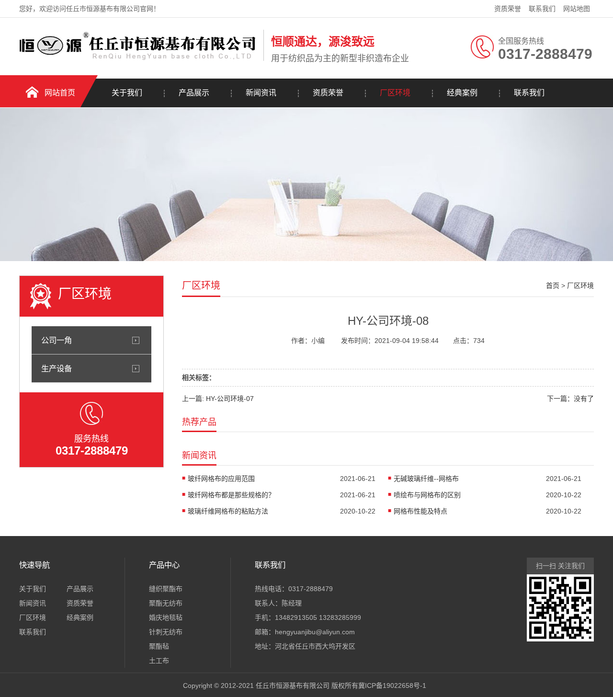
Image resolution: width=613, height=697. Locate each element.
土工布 (159, 660)
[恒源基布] (139, 59)
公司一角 (56, 340)
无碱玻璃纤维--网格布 (426, 478)
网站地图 (576, 8)
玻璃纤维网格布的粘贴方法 (228, 511)
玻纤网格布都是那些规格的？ (231, 495)
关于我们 (127, 93)
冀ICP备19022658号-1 (392, 685)
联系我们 (542, 8)
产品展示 (194, 93)
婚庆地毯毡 (165, 617)
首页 (552, 285)
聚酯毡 (159, 646)
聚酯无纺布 (165, 603)
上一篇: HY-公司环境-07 (218, 398)
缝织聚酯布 (165, 589)
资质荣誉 (507, 8)
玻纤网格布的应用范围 (221, 478)
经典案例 (462, 93)
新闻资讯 (261, 93)
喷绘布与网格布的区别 (427, 495)
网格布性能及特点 (420, 511)
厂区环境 (395, 93)
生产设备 (56, 368)
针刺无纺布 (165, 632)
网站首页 (60, 93)
